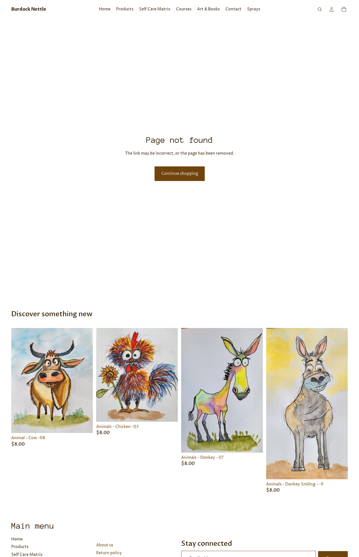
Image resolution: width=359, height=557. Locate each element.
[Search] (320, 9)
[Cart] (344, 9)
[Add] (84, 424)
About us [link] (104, 545)
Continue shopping (179, 173)
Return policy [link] (109, 553)
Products (20, 546)
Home (17, 539)
